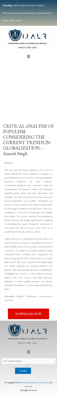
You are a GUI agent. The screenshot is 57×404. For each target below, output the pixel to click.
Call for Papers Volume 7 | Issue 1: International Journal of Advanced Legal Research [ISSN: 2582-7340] (27, 13)
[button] (28, 57)
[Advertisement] (28, 89)
